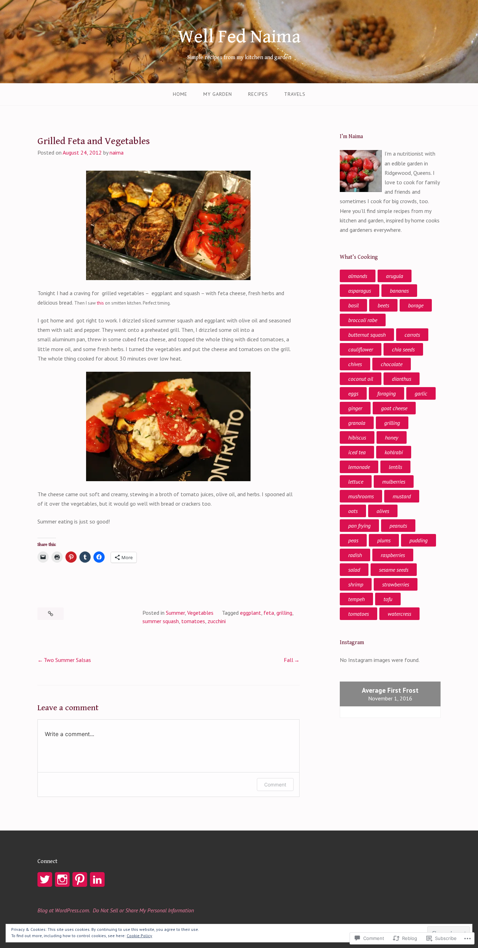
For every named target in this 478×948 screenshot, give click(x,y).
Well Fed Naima (239, 37)
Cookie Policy (139, 935)
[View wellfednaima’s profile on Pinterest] (79, 879)
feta (268, 612)
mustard (402, 496)
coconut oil (360, 378)
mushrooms (361, 496)
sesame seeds (393, 569)
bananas (399, 290)
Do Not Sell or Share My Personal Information (143, 910)
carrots (412, 334)
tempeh (356, 599)
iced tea (357, 452)
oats (353, 510)
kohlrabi (394, 452)
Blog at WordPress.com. (63, 910)
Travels (294, 94)
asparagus (359, 290)
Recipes (258, 94)
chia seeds (403, 349)
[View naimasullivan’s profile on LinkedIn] (97, 879)
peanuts (398, 525)
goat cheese (394, 408)
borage (415, 305)
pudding (418, 540)
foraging (386, 393)
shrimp (355, 584)
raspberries (393, 554)
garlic (421, 393)
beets (383, 305)
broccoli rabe (362, 319)
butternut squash (367, 334)
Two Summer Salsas (67, 659)
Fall (288, 659)
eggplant (250, 612)
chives (355, 364)
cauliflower (360, 349)
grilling (284, 612)
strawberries (395, 584)
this (100, 303)
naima (117, 152)
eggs (353, 393)
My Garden (217, 94)
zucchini (217, 621)
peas (353, 540)
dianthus (401, 378)
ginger (355, 408)
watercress (399, 613)
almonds (357, 275)
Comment (275, 784)
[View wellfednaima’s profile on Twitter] (44, 879)
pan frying (359, 525)
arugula (394, 275)
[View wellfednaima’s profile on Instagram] (62, 879)
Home (180, 94)
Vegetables (200, 612)
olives (383, 510)
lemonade (359, 466)
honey (391, 437)
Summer (175, 612)
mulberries (393, 481)
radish (355, 554)
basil (353, 305)
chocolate (391, 364)
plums (384, 540)
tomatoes (193, 621)
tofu (388, 599)
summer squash (160, 621)
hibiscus (357, 437)
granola (356, 422)
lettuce (355, 481)
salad (354, 569)
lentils (395, 466)
